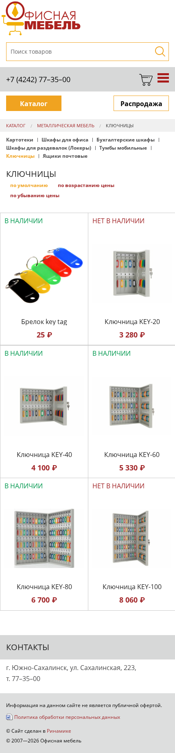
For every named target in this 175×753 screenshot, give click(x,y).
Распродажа (141, 103)
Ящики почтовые (65, 156)
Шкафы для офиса (65, 140)
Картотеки (19, 140)
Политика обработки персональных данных (67, 717)
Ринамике (59, 730)
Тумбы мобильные (123, 148)
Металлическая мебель (65, 125)
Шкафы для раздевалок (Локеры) (48, 148)
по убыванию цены (34, 195)
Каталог (34, 103)
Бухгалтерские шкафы (125, 140)
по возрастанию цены (86, 185)
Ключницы (119, 125)
